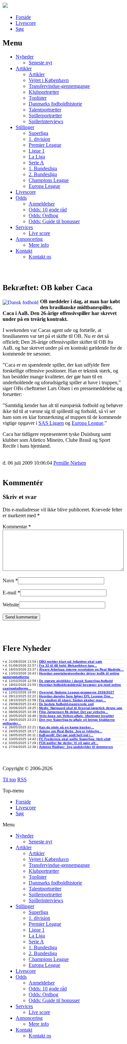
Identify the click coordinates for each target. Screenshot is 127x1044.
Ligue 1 (37, 151)
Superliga (38, 133)
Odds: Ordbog (43, 215)
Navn (8, 580)
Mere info (39, 245)
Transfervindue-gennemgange (59, 86)
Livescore (26, 23)
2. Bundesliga (43, 174)
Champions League (49, 180)
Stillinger (25, 127)
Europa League (44, 186)
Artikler (24, 68)
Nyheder (25, 56)
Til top (9, 779)
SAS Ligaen (51, 423)
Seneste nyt (40, 62)
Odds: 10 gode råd (48, 209)
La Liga (37, 156)
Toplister (38, 98)
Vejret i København (49, 80)
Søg (20, 29)
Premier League (45, 145)
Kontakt (24, 251)
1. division (39, 139)
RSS (22, 779)
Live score (39, 233)
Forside (23, 17)
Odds (21, 198)
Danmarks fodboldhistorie (55, 104)
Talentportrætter (45, 109)
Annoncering (29, 239)
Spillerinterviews (46, 121)
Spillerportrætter (45, 115)
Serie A (36, 162)
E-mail (9, 592)
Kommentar (17, 526)
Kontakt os (40, 256)
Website (11, 604)
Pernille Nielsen (69, 463)
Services (24, 227)
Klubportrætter (44, 92)
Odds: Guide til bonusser (54, 221)
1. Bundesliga (43, 168)
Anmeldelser (42, 204)
